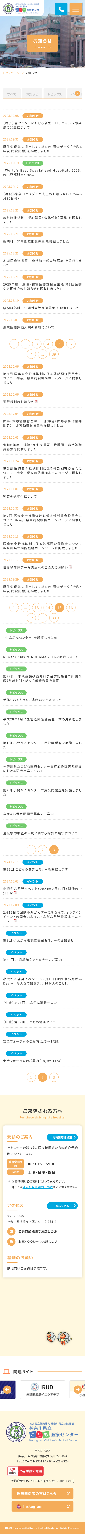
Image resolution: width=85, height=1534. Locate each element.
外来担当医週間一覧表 (37, 1187)
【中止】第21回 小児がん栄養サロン (30, 1002)
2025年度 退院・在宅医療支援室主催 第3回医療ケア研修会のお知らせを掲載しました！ (42, 286)
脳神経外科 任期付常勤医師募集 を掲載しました (41, 308)
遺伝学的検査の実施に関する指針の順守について (40, 833)
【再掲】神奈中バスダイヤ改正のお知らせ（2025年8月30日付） (42, 196)
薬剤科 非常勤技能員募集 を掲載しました (36, 241)
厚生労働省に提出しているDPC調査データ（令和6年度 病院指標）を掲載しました (42, 148)
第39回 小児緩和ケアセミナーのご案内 (32, 959)
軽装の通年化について (20, 496)
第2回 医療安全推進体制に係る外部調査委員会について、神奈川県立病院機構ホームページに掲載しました (42, 519)
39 (54, 354)
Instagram (33, 1506)
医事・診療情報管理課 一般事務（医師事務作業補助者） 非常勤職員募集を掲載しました (42, 423)
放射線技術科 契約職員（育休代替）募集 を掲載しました (42, 219)
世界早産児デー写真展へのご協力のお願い (35, 567)
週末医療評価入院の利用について (28, 327)
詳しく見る (62, 1206)
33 (54, 617)
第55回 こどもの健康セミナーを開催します (35, 869)
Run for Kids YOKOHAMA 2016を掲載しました (41, 657)
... (25, 343)
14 (48, 607)
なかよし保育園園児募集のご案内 (28, 814)
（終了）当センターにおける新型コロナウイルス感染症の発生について (42, 125)
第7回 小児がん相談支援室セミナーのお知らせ (38, 940)
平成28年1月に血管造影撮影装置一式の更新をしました (42, 721)
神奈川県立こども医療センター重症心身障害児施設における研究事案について (42, 768)
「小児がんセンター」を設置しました (30, 637)
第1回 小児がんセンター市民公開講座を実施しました (42, 745)
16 (71, 607)
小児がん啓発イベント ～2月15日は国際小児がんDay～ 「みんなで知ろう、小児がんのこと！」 (42, 981)
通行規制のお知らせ (18, 401)
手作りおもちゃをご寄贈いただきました (32, 700)
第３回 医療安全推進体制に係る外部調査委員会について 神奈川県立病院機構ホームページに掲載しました (42, 472)
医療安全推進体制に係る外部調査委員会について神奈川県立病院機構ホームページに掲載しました (42, 545)
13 (37, 607)
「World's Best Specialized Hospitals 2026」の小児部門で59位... (42, 172)
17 (31, 617)
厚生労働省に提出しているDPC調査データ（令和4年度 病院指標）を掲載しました (42, 588)
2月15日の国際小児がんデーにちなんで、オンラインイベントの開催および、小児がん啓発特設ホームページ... (42, 916)
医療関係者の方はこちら (36, 1493)
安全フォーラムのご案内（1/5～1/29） (31, 1041)
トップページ (11, 73)
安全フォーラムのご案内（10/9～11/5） (33, 1060)
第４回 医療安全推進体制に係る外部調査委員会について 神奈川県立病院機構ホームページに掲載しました (42, 378)
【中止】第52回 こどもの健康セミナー (31, 1022)
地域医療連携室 (62, 1137)
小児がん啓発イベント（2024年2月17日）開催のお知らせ (42, 890)
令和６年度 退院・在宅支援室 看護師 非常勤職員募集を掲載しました (42, 446)
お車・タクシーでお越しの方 (38, 1241)
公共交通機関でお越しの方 (37, 1231)
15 (59, 607)
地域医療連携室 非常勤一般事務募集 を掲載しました (42, 262)
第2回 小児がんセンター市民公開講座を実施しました (42, 792)
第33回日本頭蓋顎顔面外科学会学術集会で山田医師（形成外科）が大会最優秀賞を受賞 (42, 678)
